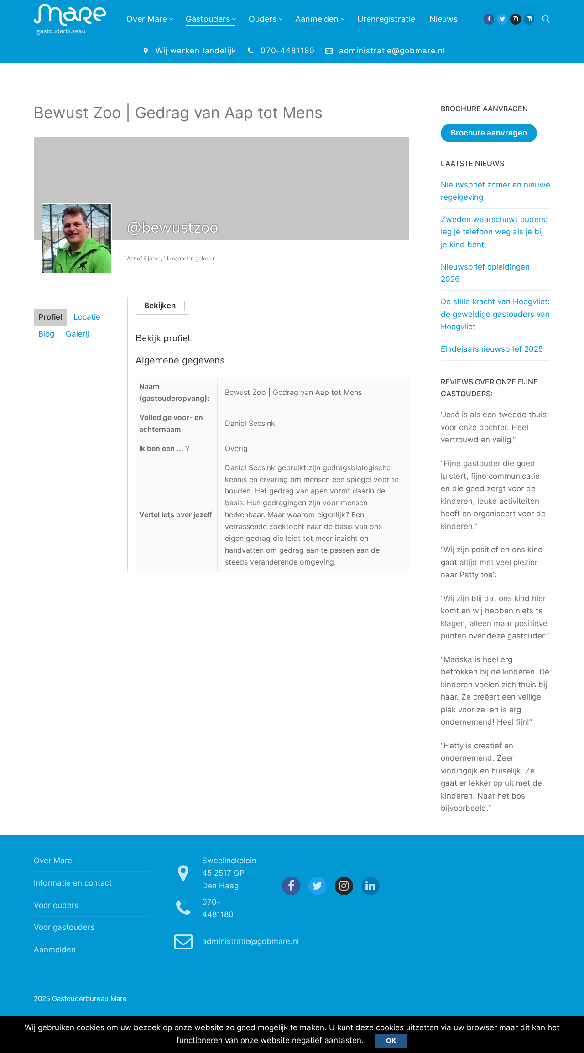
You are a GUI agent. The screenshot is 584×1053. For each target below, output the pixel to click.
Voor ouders (56, 905)
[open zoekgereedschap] (546, 19)
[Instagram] (515, 19)
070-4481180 (288, 50)
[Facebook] (489, 19)
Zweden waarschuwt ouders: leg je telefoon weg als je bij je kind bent (494, 232)
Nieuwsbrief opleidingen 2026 (485, 273)
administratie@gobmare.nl (392, 50)
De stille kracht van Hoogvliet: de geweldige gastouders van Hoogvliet (495, 314)
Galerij (77, 333)
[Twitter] (502, 19)
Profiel (50, 317)
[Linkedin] (529, 19)
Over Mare (53, 860)
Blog (46, 333)
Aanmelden (55, 949)
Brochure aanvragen (489, 132)
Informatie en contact (73, 882)
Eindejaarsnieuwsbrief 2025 (492, 348)
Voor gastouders (64, 927)
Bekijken (160, 305)
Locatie (86, 317)
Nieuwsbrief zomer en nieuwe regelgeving (495, 191)
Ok (391, 1041)
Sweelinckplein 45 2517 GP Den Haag (229, 873)
